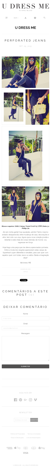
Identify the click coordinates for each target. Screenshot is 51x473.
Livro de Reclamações (33, 437)
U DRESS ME (25, 27)
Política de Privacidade (18, 434)
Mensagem (25, 333)
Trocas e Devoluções (17, 437)
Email (25, 324)
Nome (25, 314)
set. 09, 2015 (25, 46)
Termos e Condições (34, 434)
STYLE (25, 272)
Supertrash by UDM (34, 226)
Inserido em (25, 269)
